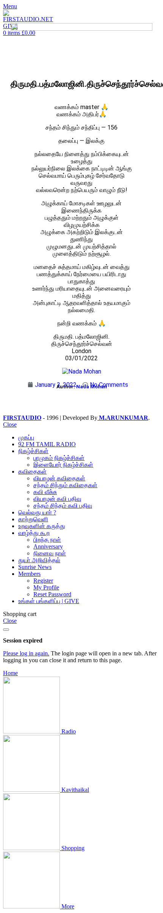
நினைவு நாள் (49, 553)
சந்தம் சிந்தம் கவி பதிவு (62, 505)
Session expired (22, 640)
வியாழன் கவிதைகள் (59, 478)
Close (10, 424)
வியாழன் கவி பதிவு (57, 499)
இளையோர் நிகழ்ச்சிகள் (63, 464)
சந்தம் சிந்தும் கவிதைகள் (65, 485)
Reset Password (52, 594)
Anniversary (48, 546)
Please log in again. (26, 653)
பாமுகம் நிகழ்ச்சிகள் (59, 458)
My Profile (46, 587)
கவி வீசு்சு (45, 492)
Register (43, 580)
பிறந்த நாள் (47, 539)
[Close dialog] (6, 629)
